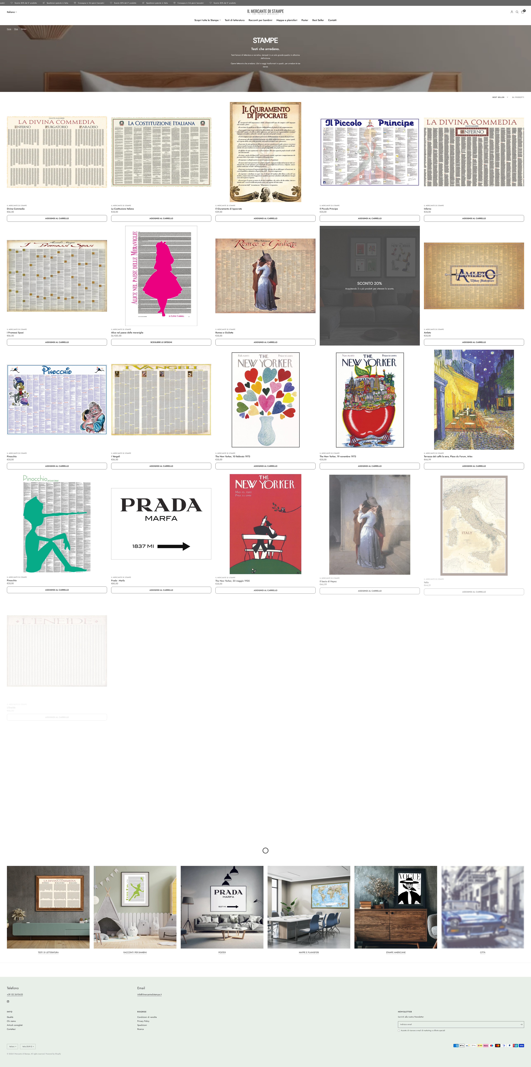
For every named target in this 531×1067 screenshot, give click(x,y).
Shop (16, 29)
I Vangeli (115, 456)
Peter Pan (429, 828)
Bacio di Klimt (326, 828)
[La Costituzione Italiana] (161, 152)
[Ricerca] (517, 12)
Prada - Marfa (118, 580)
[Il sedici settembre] (57, 771)
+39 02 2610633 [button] (15, 994)
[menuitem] (207, 20)
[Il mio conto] (511, 12)
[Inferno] (474, 152)
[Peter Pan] (474, 771)
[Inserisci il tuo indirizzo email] (521, 1024)
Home (9, 29)
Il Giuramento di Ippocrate (228, 208)
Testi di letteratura (234, 20)
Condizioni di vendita (147, 1017)
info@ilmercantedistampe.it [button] (149, 994)
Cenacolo (115, 828)
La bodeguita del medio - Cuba (230, 704)
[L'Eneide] (57, 647)
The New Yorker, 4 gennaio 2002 (441, 704)
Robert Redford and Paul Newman (128, 704)
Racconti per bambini (260, 20)
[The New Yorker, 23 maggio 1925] (265, 524)
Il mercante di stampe (17, 205)
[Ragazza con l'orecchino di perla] (265, 771)
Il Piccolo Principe (329, 208)
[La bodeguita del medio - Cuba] (265, 647)
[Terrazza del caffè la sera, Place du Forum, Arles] (474, 400)
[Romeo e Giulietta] (265, 276)
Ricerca (140, 1029)
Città (482, 952)
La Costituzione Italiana (122, 208)
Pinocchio (12, 456)
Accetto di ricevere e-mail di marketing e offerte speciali (423, 1030)
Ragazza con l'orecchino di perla (231, 828)
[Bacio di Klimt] (370, 771)
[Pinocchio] (57, 400)
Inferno (427, 208)
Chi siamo (11, 1021)
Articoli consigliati (15, 1025)
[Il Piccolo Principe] (370, 152)
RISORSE (142, 1012)
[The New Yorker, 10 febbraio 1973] (265, 400)
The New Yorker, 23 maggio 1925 (232, 580)
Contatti (332, 20)
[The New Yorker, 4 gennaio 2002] (474, 647)
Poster (304, 20)
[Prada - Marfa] (161, 524)
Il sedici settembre (16, 828)
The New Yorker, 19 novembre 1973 (338, 456)
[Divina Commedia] (57, 152)
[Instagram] (10, 1001)
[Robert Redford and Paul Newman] (161, 647)
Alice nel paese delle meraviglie (127, 332)
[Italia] (474, 524)
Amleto (427, 332)
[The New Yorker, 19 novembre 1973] (370, 400)
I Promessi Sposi (15, 332)
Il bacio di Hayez (328, 580)
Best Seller (318, 20)
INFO (9, 1012)
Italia (426, 580)
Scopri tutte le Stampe (206, 20)
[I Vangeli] (161, 400)
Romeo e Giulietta (224, 332)
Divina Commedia (15, 208)
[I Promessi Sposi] (57, 276)
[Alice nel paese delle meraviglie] (161, 276)
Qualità (10, 1017)
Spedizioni (142, 1025)
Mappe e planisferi (286, 20)
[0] (522, 12)
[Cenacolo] (161, 771)
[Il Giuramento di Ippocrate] (265, 152)
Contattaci (11, 1029)
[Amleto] (474, 276)
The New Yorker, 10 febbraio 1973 (232, 456)
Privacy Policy (143, 1021)
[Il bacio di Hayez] (370, 524)
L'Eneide (11, 704)
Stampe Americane (396, 952)
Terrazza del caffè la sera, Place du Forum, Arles (448, 456)
